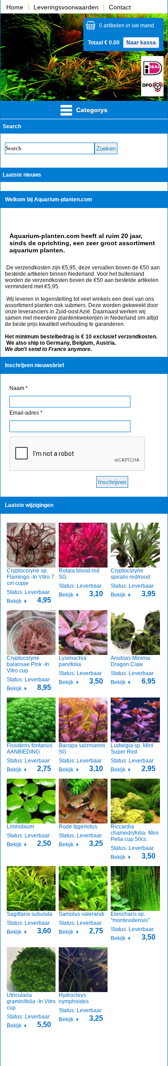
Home (14, 7)
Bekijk (14, 601)
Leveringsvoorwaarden (66, 7)
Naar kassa (141, 42)
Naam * (18, 388)
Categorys (91, 109)
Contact (120, 7)
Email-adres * (26, 413)
